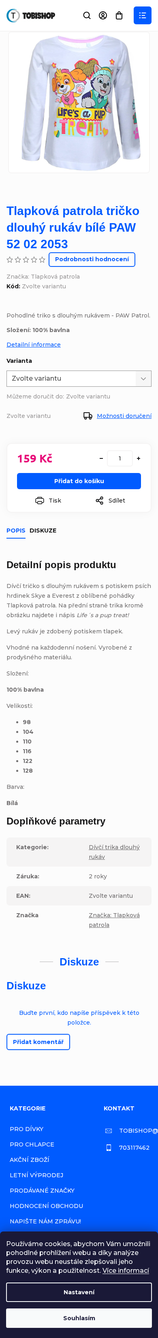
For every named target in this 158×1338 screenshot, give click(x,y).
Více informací (125, 1270)
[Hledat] (87, 15)
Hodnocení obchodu (46, 1206)
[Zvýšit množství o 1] (138, 458)
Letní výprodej (36, 1175)
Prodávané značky (42, 1190)
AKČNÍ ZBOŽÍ (29, 1159)
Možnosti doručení (124, 416)
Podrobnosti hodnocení (92, 259)
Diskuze (43, 530)
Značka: (43, 276)
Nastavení (79, 1292)
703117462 (134, 1147)
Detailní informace (33, 344)
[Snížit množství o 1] (101, 458)
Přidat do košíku (79, 481)
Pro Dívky (26, 1129)
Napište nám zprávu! (45, 1221)
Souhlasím (79, 1318)
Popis (16, 530)
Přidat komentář (38, 1042)
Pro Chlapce (32, 1144)
